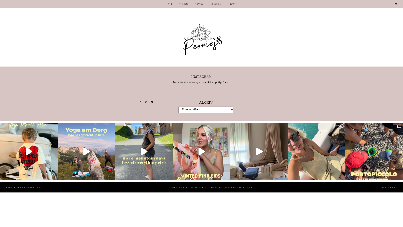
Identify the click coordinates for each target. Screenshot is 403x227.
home (170, 4)
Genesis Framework (219, 187)
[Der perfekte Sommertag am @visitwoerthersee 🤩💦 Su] (317, 151)
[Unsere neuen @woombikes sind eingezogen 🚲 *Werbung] (29, 151)
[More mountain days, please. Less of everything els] (144, 151)
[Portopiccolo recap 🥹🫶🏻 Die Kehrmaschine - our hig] (374, 151)
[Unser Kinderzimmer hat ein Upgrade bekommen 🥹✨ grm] (259, 151)
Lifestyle (215, 4)
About (231, 4)
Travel (199, 4)
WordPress (235, 187)
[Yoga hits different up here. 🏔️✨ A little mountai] (86, 151)
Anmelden (247, 187)
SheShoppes (393, 187)
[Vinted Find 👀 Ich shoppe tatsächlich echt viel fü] (201, 151)
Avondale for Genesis (196, 187)
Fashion (183, 4)
